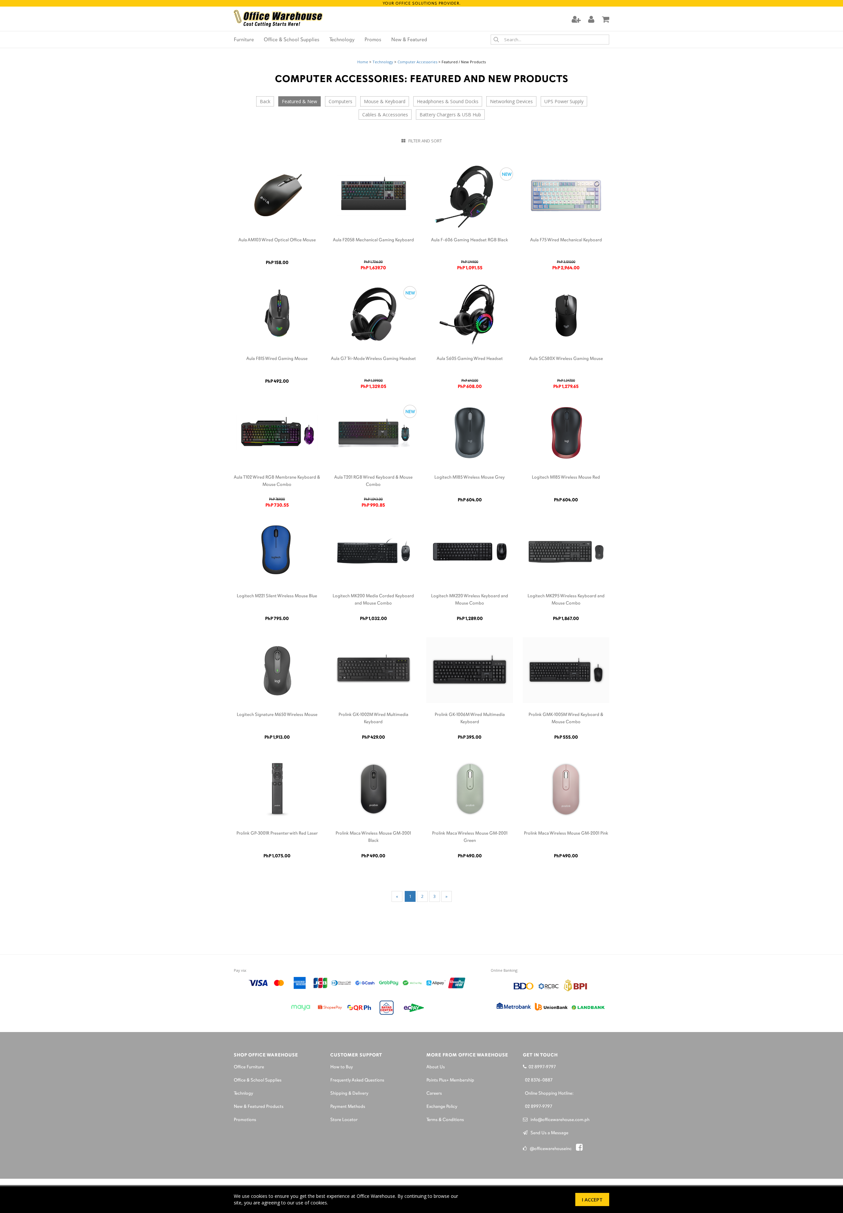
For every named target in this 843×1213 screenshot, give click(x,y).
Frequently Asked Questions (357, 1080)
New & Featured (409, 40)
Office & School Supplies (291, 40)
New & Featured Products (259, 1106)
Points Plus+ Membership (450, 1080)
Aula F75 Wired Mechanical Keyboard (566, 240)
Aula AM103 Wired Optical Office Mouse (277, 240)
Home (362, 61)
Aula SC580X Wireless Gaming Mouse (566, 358)
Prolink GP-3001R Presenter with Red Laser (277, 833)
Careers (434, 1093)
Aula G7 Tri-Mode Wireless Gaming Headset (373, 358)
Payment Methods (347, 1106)
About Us (435, 1067)
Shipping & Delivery (349, 1093)
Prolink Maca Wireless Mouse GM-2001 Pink (566, 833)
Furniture (244, 40)
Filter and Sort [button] (423, 141)
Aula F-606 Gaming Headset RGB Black (469, 240)
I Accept (592, 1199)
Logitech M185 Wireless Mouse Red (566, 477)
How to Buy (341, 1067)
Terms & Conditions (445, 1119)
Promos (373, 40)
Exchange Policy (441, 1106)
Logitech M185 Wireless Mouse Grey (469, 477)
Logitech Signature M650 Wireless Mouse (277, 714)
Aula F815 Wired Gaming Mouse (277, 358)
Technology (342, 40)
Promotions (245, 1119)
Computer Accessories (417, 61)
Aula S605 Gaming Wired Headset (470, 358)
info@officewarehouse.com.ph (558, 1119)
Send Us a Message (548, 1133)
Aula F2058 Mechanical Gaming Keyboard (373, 240)
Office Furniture (249, 1067)
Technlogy (243, 1093)
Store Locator (344, 1119)
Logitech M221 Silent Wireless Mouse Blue (277, 596)
